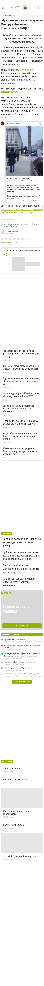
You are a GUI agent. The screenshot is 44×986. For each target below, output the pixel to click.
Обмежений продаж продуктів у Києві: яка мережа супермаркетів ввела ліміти (19, 451)
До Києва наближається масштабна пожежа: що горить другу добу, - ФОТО (20, 569)
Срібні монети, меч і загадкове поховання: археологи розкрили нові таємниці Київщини (21, 556)
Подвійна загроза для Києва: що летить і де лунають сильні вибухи (21, 542)
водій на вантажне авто (15, 779)
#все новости (24, 224)
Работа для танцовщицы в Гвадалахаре (17, 812)
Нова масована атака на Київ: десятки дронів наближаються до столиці (20, 353)
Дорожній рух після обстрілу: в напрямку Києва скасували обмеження (18, 408)
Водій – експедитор (13, 825)
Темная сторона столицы (15, 609)
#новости (16, 224)
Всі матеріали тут (22, 625)
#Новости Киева (6, 224)
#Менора (34, 224)
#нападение (5, 226)
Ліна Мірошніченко (12, 231)
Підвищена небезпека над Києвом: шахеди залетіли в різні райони (20, 422)
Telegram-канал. (9, 92)
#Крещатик (13, 226)
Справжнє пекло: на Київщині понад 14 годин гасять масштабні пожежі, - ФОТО (21, 381)
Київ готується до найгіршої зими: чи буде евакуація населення (18, 582)
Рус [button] (40, 7)
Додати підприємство (22, 682)
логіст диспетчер (12, 768)
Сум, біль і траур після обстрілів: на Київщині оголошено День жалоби (20, 367)
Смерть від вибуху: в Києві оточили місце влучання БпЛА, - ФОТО (20, 395)
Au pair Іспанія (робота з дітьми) (20, 856)
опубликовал (26, 69)
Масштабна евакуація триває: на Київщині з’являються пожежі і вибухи (19, 436)
